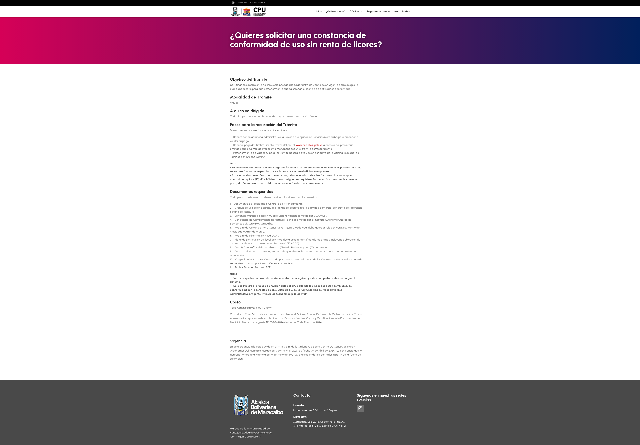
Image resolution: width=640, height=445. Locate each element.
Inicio (319, 11)
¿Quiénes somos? (335, 11)
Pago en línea (257, 3)
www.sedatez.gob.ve (309, 145)
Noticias (242, 3)
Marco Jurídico (402, 11)
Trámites (354, 11)
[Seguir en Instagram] (360, 408)
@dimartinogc (263, 432)
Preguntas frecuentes (378, 11)
